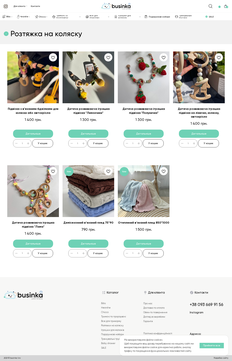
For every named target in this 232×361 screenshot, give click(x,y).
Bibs (103, 303)
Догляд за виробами (154, 316)
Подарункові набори (112, 334)
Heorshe (106, 307)
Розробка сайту (221, 358)
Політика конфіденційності (157, 333)
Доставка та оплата (154, 307)
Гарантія (148, 321)
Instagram (196, 312)
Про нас (147, 303)
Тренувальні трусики (113, 339)
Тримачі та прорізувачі (113, 316)
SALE (103, 347)
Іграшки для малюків (112, 330)
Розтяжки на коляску (112, 325)
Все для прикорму (111, 321)
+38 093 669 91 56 (206, 304)
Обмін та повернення (155, 312)
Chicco (105, 312)
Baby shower (108, 343)
